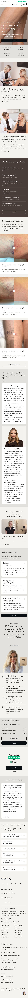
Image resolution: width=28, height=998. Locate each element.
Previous (3, 381)
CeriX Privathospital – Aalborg (8, 962)
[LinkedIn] (7, 883)
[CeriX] (14, 4)
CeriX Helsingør (18, 925)
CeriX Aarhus (18, 932)
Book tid (14, 40)
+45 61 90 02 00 (9, 953)
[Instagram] (16, 883)
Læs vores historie (14, 645)
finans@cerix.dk (8, 976)
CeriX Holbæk (4, 932)
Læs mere (6, 101)
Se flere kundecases (14, 364)
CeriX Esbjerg (18, 934)
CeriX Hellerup (5, 928)
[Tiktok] (11, 883)
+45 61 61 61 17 (6, 1)
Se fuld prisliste (14, 738)
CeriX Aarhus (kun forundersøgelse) (10, 959)
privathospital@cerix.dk (12, 956)
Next (6, 381)
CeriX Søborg (18, 928)
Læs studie (6, 817)
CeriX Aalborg (18, 930)
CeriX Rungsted (18, 927)
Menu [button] (2, 4)
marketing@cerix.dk (9, 969)
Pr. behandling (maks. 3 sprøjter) (9, 730)
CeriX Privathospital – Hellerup (9, 960)
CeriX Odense (18, 937)
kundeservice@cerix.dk (11, 922)
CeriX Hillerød (4, 934)
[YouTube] (20, 883)
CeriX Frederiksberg (6, 927)
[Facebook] (3, 883)
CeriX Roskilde (5, 937)
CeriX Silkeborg (18, 936)
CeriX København (5, 925)
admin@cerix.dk (8, 982)
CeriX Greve (4, 936)
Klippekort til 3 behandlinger (8, 733)
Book (24, 4)
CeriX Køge (4, 930)
